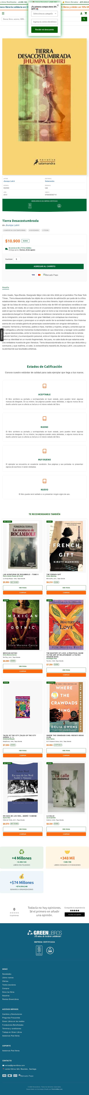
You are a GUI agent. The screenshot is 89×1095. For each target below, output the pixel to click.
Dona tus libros (8, 992)
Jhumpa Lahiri (9, 181)
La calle (50, 816)
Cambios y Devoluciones (12, 1014)
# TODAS (46, 230)
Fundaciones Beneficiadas (12, 1025)
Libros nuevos (8, 977)
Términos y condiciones (11, 1028)
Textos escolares (9, 985)
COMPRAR (22, 592)
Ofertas (5, 981)
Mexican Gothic (10, 653)
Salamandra (49, 181)
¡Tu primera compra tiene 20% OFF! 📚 (44, 8)
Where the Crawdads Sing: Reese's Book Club (65, 736)
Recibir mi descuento (44, 30)
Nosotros (6, 995)
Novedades (6, 974)
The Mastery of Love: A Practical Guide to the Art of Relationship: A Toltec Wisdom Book (64, 655)
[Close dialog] (58, 5)
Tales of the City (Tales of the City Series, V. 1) (19, 736)
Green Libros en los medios (13, 1021)
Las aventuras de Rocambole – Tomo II (21, 574)
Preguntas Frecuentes (11, 1017)
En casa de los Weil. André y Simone (20, 816)
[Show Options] (55, 14)
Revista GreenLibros (10, 999)
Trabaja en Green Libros (12, 1032)
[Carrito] (85, 13)
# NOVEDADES (34, 230)
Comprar (5, 988)
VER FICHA (22, 588)
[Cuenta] (81, 13)
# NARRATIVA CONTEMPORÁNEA (14, 230)
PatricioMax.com (57, 1089)
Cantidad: (9, 259)
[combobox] (43, 14)
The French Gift (53, 574)
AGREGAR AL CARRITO (44, 266)
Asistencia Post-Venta (11, 1036)
